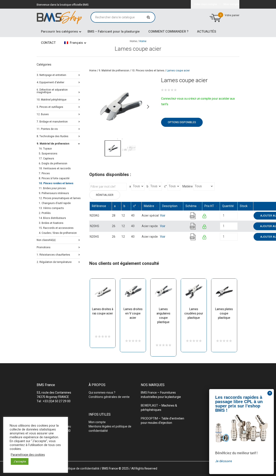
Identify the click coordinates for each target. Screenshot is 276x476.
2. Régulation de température (54, 261)
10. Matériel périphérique (51, 99)
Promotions (43, 247)
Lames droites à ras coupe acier (102, 311)
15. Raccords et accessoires (56, 228)
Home (92, 70)
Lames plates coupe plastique (224, 313)
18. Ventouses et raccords (55, 168)
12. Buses (43, 114)
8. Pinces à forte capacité (54, 178)
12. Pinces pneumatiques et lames (60, 198)
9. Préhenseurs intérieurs (54, 193)
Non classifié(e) (46, 239)
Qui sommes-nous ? (102, 392)
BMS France (149, 392)
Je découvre (223, 461)
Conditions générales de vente (109, 397)
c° (165, 186)
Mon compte (97, 422)
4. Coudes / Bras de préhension (58, 233)
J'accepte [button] (19, 461)
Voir (162, 215)
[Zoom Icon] (120, 106)
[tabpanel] (120, 106)
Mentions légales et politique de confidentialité (110, 428)
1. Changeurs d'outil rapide (55, 203)
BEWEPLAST (149, 405)
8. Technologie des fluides (52, 136)
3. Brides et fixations (51, 223)
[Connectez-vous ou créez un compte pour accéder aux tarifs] (204, 217)
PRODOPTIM (149, 418)
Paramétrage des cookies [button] (28, 455)
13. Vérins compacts (51, 208)
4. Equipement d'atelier (50, 82)
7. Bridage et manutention (52, 121)
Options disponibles (182, 122)
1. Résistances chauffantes (53, 254)
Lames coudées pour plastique (193, 313)
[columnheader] (101, 206)
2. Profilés (45, 213)
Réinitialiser (104, 195)
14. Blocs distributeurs (52, 218)
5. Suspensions (48, 154)
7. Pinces (44, 173)
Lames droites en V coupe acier (133, 313)
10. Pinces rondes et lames (148, 70)
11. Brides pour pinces (52, 188)
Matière (187, 186)
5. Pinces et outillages (50, 106)
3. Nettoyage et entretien (51, 74)
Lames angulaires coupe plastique (163, 315)
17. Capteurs (46, 158)
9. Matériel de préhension (114, 70)
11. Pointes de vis (47, 128)
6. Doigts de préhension (53, 163)
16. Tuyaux (45, 149)
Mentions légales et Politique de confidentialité (68, 468)
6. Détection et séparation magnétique (52, 91)
